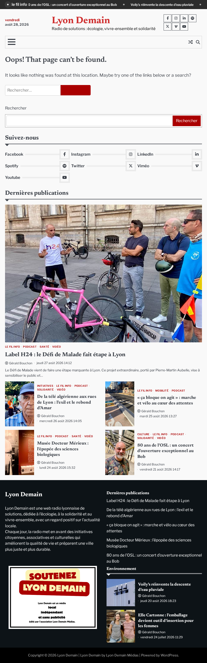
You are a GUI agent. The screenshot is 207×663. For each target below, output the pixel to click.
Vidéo (56, 346)
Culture (143, 434)
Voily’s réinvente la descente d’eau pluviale (121, 5)
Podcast (29, 346)
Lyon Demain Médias (122, 655)
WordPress (169, 655)
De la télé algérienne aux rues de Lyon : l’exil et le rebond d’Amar (66, 402)
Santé (44, 346)
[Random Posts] (190, 42)
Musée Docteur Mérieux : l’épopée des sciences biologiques (63, 449)
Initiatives (45, 385)
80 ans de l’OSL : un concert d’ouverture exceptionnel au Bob (165, 451)
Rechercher (16, 108)
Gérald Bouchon (20, 363)
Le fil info (12, 346)
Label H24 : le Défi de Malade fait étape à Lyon (65, 355)
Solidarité (45, 389)
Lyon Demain (81, 21)
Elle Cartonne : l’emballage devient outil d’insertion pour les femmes (166, 620)
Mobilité (162, 390)
